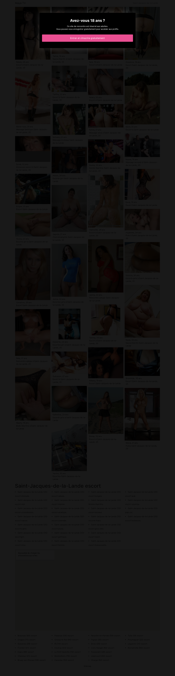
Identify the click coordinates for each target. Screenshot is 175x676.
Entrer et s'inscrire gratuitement (87, 38)
